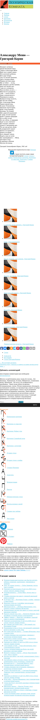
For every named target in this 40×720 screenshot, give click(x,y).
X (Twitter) (10, 536)
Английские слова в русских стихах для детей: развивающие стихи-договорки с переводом (19, 660)
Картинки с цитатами (14, 446)
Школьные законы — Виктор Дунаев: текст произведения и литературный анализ (18, 687)
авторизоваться (5, 375)
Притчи (9, 489)
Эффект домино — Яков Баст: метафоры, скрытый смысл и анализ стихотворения (20, 618)
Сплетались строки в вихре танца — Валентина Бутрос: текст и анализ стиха (20, 639)
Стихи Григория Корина (12, 359)
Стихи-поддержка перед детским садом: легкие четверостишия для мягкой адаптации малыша (19, 694)
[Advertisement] (20, 38)
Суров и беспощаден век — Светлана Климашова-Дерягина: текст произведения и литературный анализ (20, 672)
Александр (7, 356)
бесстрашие (8, 357)
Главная (6, 13)
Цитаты (6, 24)
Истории (7, 22)
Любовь (6, 15)
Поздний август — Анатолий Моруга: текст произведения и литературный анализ (18, 664)
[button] (35, 405)
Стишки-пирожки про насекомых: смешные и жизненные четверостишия (19, 636)
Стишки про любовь (13, 511)
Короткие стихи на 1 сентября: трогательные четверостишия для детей (19, 604)
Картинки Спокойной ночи (16, 438)
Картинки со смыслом (14, 424)
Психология (8, 20)
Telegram (33, 150)
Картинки (7, 18)
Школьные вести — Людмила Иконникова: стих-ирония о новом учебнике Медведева (20, 607)
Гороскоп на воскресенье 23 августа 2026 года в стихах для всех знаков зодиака (20, 621)
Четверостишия (12, 482)
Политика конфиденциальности (16, 719)
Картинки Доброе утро (14, 431)
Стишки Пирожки (13, 467)
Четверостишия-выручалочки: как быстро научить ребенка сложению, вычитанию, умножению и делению (20, 581)
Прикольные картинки (20, 157)
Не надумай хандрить (8, 363)
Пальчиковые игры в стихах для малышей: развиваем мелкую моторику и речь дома (21, 629)
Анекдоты (23, 159)
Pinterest (9, 544)
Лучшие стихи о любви (14, 460)
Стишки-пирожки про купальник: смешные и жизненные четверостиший (19, 668)
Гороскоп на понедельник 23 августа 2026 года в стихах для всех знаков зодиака (20, 590)
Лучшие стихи (11, 453)
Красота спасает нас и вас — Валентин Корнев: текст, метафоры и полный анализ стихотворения (22, 614)
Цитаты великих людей (14, 504)
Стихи (6, 17)
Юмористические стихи (15, 497)
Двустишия (10, 518)
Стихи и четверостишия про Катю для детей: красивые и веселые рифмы (19, 650)
